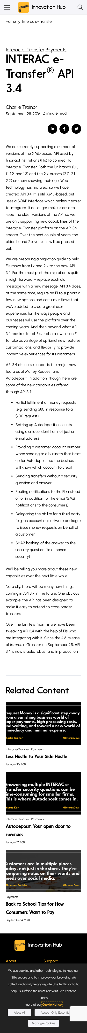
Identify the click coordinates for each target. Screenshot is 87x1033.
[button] (7, 7)
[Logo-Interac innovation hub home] (42, 7)
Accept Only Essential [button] (55, 1012)
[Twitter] (76, 129)
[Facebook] (64, 129)
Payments (55, 50)
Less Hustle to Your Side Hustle (36, 756)
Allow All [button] (19, 1012)
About (11, 961)
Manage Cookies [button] (43, 1023)
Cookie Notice (52, 1004)
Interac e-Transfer (37, 21)
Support (51, 961)
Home (11, 21)
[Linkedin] (52, 129)
